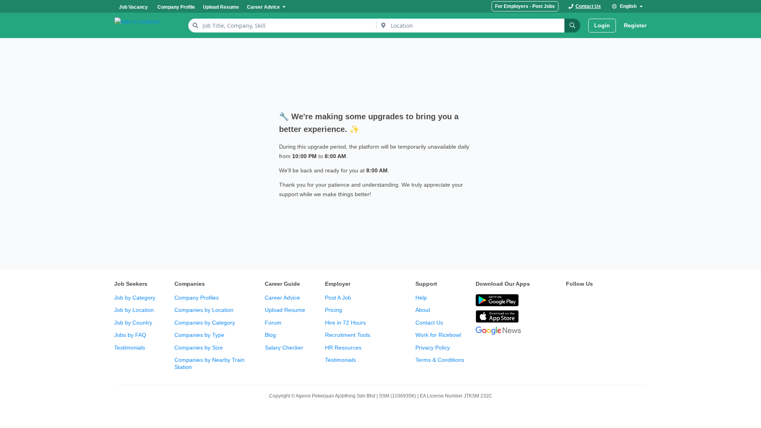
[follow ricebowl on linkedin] (623, 301)
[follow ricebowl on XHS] (571, 321)
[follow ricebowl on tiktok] (640, 301)
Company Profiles (196, 297)
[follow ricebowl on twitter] (571, 301)
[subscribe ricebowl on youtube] (588, 301)
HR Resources (343, 347)
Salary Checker (284, 347)
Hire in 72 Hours (345, 322)
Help (421, 297)
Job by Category (134, 297)
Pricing (333, 310)
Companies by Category (204, 322)
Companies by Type (199, 335)
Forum (273, 322)
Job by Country (133, 322)
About (422, 310)
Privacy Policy (432, 347)
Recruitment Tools (347, 335)
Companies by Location (203, 310)
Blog (270, 335)
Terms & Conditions (439, 360)
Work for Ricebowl (438, 335)
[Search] (572, 25)
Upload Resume (285, 310)
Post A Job (338, 297)
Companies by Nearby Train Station (209, 363)
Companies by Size (198, 347)
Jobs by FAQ (130, 335)
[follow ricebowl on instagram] (605, 301)
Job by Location (134, 310)
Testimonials (129, 347)
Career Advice (282, 297)
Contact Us (429, 322)
